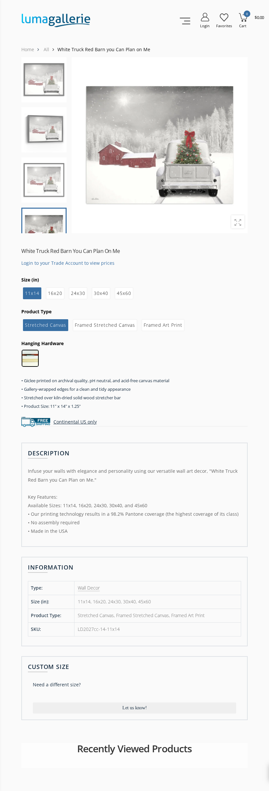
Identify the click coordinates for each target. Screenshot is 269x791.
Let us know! (134, 707)
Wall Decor (89, 588)
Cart (242, 25)
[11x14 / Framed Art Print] (44, 180)
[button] (238, 145)
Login (205, 25)
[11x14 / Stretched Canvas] (160, 145)
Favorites (224, 25)
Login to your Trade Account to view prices (67, 263)
